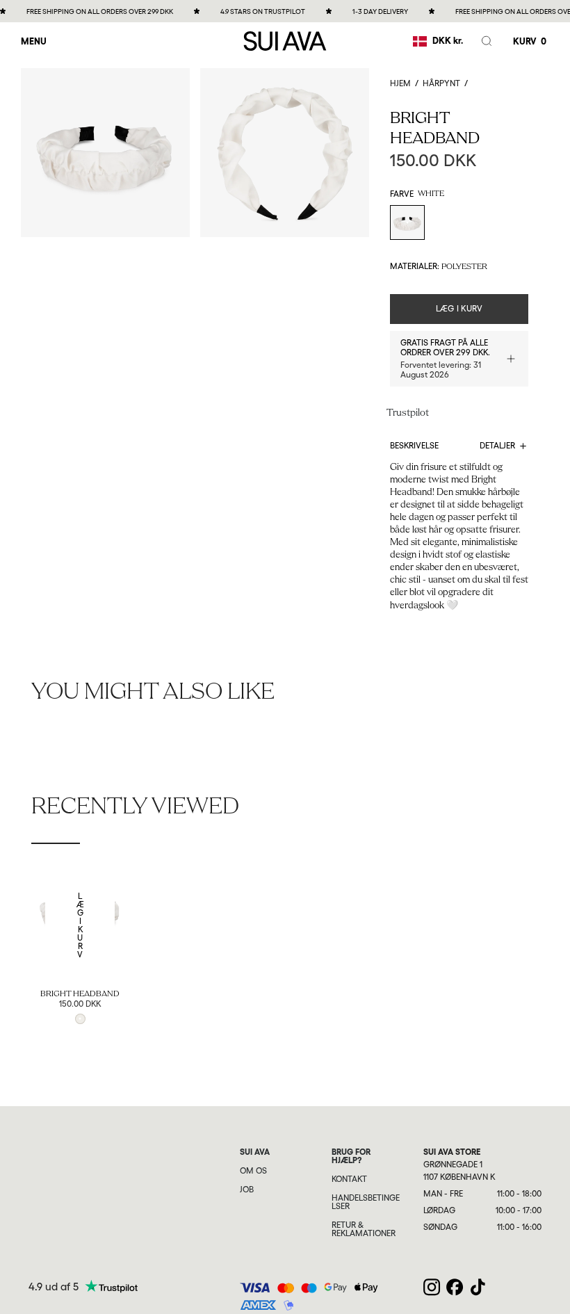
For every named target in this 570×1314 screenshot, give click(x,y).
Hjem (400, 83)
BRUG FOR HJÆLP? (351, 1156)
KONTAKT (349, 1179)
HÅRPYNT (441, 83)
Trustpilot (407, 413)
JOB (247, 1189)
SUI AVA (255, 1152)
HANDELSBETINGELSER (366, 1202)
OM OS (253, 1171)
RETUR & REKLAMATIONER (364, 1229)
